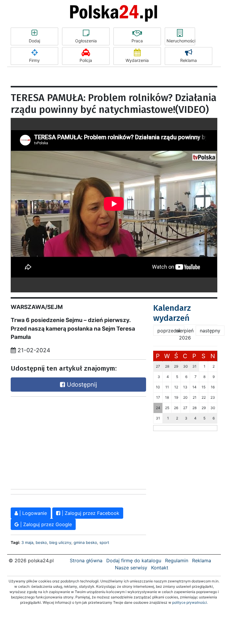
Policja (86, 60)
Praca (137, 40)
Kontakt (159, 568)
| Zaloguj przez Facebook (89, 513)
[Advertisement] (78, 442)
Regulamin (176, 560)
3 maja (27, 542)
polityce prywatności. (190, 602)
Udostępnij (81, 384)
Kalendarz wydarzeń (172, 313)
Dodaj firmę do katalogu (133, 560)
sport (104, 542)
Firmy (34, 60)
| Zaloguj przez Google (45, 524)
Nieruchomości (181, 40)
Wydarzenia (137, 60)
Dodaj (34, 40)
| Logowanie (32, 513)
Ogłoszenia (86, 40)
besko (41, 542)
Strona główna (86, 560)
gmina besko (85, 542)
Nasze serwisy (131, 568)
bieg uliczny (60, 542)
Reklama (188, 60)
